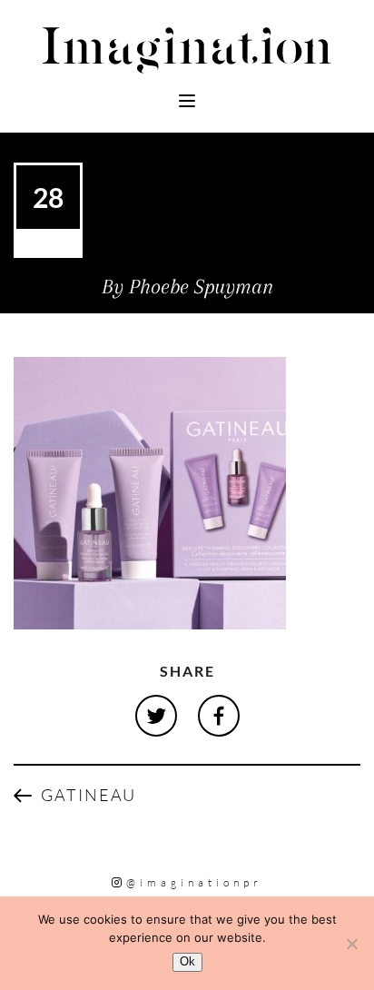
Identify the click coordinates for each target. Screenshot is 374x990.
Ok (187, 961)
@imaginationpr (194, 882)
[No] (351, 944)
